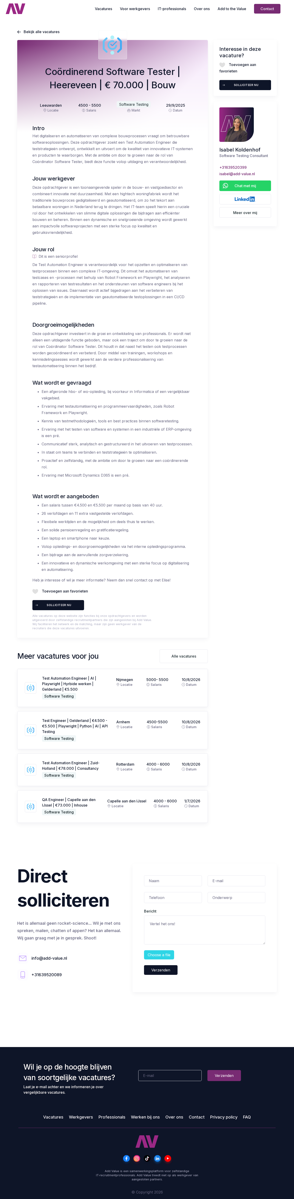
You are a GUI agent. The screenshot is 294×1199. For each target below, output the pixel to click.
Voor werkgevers (135, 8)
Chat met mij (245, 185)
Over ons (202, 8)
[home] (15, 8)
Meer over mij (245, 212)
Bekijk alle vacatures (38, 31)
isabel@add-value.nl (237, 174)
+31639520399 (233, 167)
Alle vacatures (183, 656)
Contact (267, 8)
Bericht (150, 911)
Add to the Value (232, 8)
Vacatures (103, 8)
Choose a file (159, 955)
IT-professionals (172, 8)
